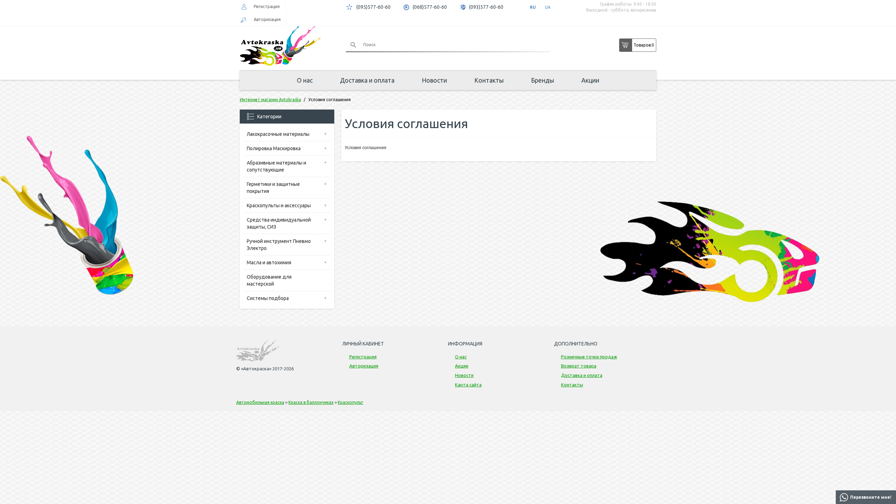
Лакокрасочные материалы (278, 134)
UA (548, 7)
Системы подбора (268, 298)
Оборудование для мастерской (269, 280)
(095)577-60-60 (373, 7)
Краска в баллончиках (311, 402)
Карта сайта (468, 384)
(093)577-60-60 (486, 7)
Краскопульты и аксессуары (279, 205)
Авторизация (267, 19)
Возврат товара (578, 365)
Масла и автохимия (269, 262)
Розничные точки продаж (589, 356)
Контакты (489, 80)
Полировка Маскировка (274, 148)
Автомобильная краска (260, 402)
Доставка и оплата (367, 80)
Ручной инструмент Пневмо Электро (279, 244)
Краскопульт (350, 402)
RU (533, 7)
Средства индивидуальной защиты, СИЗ (279, 223)
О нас (305, 80)
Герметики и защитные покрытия (273, 187)
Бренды (542, 80)
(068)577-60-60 (430, 7)
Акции (590, 80)
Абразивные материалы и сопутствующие (276, 166)
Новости (434, 80)
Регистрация (267, 6)
